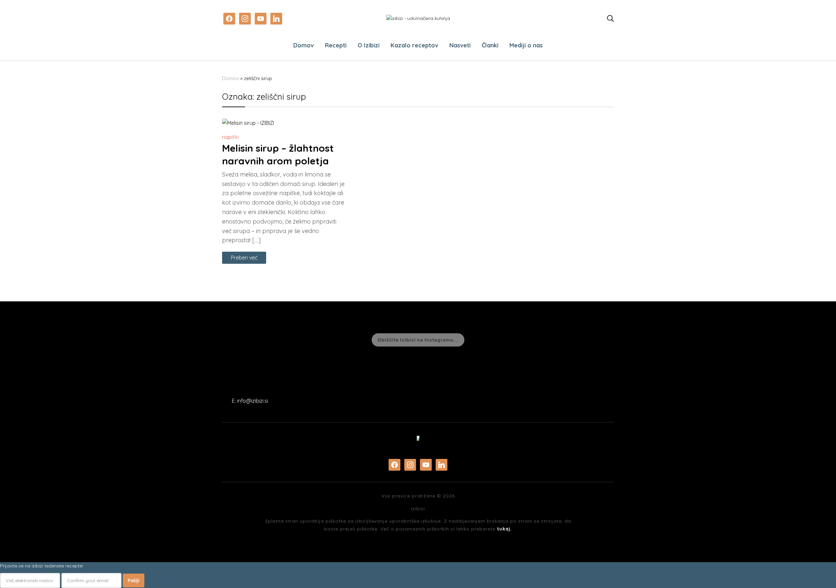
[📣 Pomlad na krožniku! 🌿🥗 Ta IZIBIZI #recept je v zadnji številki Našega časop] (511, 340)
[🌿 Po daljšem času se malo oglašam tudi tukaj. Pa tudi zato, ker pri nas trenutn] (196, 340)
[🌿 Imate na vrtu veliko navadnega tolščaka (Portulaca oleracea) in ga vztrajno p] (118, 340)
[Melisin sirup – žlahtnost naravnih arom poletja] (248, 123)
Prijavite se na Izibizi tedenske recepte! (41, 566)
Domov (303, 45)
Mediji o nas (526, 45)
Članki (490, 45)
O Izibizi (368, 45)
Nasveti (460, 45)
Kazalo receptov (414, 45)
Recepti (335, 45)
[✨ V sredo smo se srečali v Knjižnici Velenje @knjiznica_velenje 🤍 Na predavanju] (590, 340)
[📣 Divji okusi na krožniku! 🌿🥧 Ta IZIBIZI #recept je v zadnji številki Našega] (354, 340)
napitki (230, 136)
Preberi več (244, 257)
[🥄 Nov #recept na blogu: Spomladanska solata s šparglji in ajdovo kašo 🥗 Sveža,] (747, 340)
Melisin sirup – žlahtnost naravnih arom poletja (278, 154)
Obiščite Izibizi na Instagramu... (418, 340)
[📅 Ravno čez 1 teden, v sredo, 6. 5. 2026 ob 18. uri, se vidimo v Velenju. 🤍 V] (669, 340)
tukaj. (504, 529)
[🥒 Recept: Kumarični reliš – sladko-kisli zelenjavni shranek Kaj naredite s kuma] (39, 340)
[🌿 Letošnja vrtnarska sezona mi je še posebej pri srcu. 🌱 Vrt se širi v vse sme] (275, 340)
